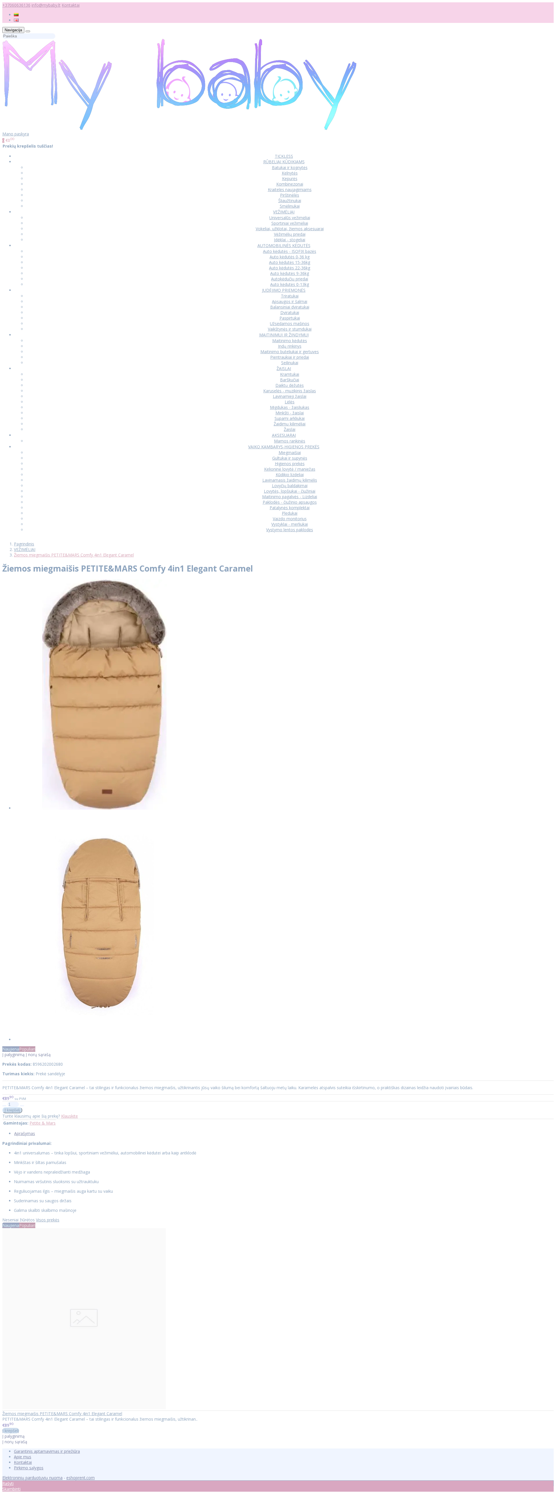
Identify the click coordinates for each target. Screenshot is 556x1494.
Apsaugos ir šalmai (289, 301)
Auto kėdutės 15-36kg (289, 262)
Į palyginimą (13, 1054)
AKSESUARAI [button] (284, 435)
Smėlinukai (290, 206)
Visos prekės (47, 1220)
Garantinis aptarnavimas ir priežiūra (47, 1451)
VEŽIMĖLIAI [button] (284, 212)
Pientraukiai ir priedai (289, 357)
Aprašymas (24, 1133)
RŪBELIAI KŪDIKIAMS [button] (284, 161)
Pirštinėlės (289, 195)
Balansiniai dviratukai (289, 307)
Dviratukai (289, 312)
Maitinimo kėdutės (289, 340)
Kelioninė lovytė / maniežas (289, 469)
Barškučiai (289, 379)
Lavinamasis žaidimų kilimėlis (289, 480)
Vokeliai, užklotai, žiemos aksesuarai (290, 228)
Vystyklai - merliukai (289, 524)
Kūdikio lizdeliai (290, 474)
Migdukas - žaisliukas (289, 407)
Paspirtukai (289, 318)
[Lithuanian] (16, 14)
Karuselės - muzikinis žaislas (289, 391)
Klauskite (69, 1116)
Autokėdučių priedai (289, 279)
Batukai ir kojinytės (290, 167)
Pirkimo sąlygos (28, 1468)
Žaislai (289, 429)
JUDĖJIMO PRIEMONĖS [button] (284, 290)
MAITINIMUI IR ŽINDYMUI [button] (284, 335)
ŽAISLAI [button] (284, 368)
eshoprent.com (80, 1477)
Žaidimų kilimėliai (290, 424)
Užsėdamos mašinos (289, 323)
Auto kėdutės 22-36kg (289, 268)
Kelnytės (290, 173)
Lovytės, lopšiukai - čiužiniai (289, 491)
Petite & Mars (43, 1123)
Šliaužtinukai (289, 200)
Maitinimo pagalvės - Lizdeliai (289, 496)
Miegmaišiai (290, 452)
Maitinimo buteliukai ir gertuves (289, 351)
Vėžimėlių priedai (290, 234)
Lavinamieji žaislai (289, 396)
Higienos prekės (290, 463)
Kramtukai (289, 374)
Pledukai (289, 513)
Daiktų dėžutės (289, 385)
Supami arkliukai (290, 418)
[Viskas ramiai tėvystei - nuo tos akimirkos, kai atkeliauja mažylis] (179, 128)
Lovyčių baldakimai (290, 485)
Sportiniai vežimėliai (289, 223)
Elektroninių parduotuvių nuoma (32, 1477)
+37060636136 (16, 5)
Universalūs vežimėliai (289, 217)
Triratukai (290, 296)
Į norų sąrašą (38, 1054)
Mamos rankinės (289, 441)
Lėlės (290, 402)
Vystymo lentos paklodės (289, 529)
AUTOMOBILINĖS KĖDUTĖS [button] (283, 245)
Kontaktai (71, 5)
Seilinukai (289, 362)
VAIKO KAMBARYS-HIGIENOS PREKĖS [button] (283, 446)
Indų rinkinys (289, 346)
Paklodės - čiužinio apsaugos (290, 502)
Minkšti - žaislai (289, 413)
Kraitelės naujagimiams (290, 189)
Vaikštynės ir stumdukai (290, 329)
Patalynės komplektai (290, 507)
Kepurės (289, 178)
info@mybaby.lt (46, 5)
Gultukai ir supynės (289, 458)
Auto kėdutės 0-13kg (289, 284)
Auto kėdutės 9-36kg (289, 273)
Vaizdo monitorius (290, 518)
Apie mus (22, 1456)
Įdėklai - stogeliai (289, 239)
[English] (16, 20)
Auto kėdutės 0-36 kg (290, 257)
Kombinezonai (289, 184)
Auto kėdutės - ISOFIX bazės (289, 251)
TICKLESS (284, 156)
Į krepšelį (10, 1430)
